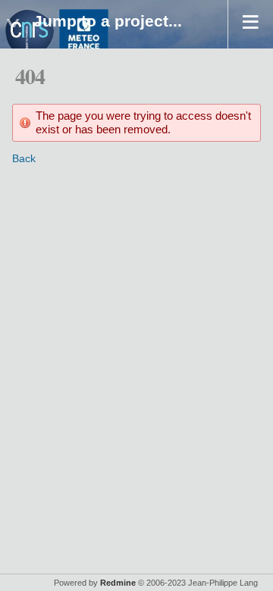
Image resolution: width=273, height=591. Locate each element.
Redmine (118, 582)
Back (24, 158)
